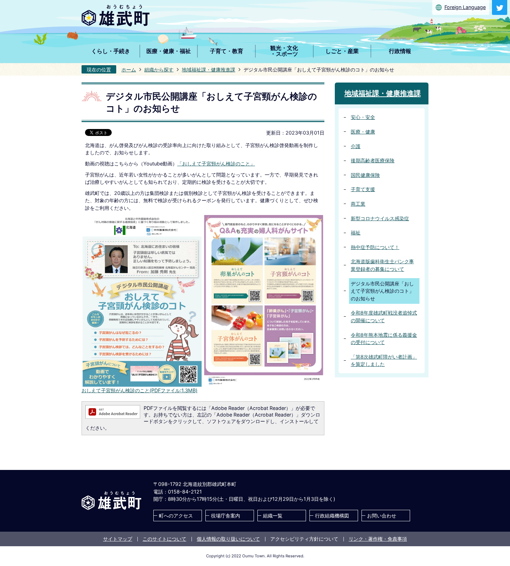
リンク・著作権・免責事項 (378, 539)
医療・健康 (363, 132)
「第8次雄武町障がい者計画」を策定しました (384, 360)
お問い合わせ (381, 515)
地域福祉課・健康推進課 (208, 69)
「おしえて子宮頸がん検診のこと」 (216, 163)
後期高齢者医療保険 (372, 160)
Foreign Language (465, 7)
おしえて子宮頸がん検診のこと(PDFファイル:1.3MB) (139, 390)
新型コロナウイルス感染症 (380, 218)
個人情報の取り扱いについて (228, 539)
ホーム (128, 69)
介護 (355, 146)
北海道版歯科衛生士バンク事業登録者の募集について (382, 265)
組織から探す (158, 69)
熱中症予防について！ (375, 247)
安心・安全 (363, 117)
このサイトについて (164, 539)
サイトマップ (117, 539)
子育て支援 (363, 189)
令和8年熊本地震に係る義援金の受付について (384, 338)
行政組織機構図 (332, 515)
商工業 (358, 204)
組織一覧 (272, 515)
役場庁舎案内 (225, 515)
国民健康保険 (365, 175)
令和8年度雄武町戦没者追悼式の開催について (384, 316)
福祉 (355, 232)
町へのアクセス (176, 515)
